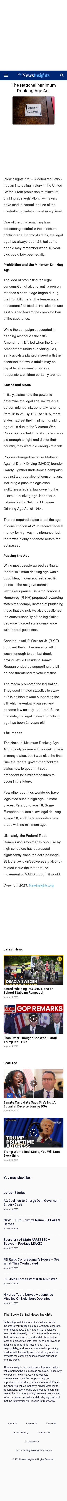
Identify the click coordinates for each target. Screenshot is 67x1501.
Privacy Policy (32, 1441)
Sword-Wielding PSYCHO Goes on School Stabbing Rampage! (28, 991)
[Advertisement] (33, 35)
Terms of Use (44, 1432)
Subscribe (51, 1423)
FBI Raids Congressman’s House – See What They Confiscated (31, 1261)
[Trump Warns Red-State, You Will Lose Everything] (33, 1132)
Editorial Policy (21, 1432)
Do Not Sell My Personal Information (34, 1450)
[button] (6, 75)
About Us (12, 1423)
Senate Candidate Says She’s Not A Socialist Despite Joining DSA (30, 1104)
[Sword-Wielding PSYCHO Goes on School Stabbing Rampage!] (33, 969)
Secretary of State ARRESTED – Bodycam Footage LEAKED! (27, 1241)
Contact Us (31, 1423)
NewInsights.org (41, 885)
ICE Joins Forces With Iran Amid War (30, 1279)
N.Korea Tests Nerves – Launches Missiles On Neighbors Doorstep (28, 1296)
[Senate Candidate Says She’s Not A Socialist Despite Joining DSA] (33, 1083)
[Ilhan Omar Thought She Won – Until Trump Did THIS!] (33, 1019)
